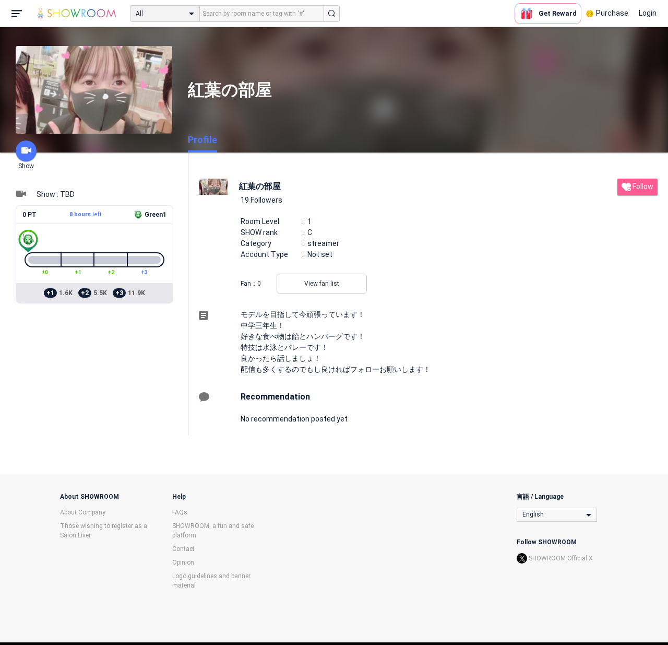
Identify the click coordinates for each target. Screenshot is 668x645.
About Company (82, 512)
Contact (183, 549)
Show (26, 166)
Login (648, 13)
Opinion (183, 562)
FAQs (179, 512)
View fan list (321, 283)
